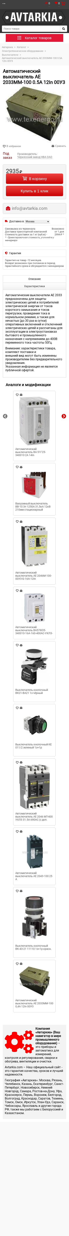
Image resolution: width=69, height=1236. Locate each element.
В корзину (38, 178)
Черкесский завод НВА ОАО (34, 157)
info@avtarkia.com (29, 208)
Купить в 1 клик (34, 191)
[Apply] (63, 29)
